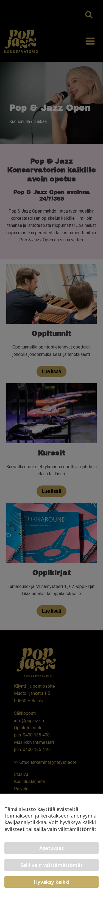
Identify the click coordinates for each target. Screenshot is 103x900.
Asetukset (51, 848)
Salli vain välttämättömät (51, 865)
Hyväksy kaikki (51, 882)
